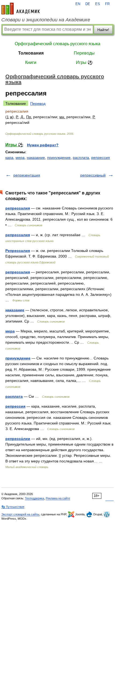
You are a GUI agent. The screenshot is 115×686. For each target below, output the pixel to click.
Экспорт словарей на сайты (20, 514)
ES (97, 4)
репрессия (100, 157)
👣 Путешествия (12, 506)
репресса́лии (17, 438)
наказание (36, 157)
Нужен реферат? (43, 145)
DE (87, 4)
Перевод (37, 103)
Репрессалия (17, 250)
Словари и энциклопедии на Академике (45, 19)
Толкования (31, 53)
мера (20, 157)
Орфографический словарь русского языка (57, 43)
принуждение (59, 157)
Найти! (103, 30)
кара (9, 157)
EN (77, 4)
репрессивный (93, 175)
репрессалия (17, 208)
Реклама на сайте (58, 498)
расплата (81, 157)
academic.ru (20, 8)
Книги (30, 62)
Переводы (84, 53)
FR (107, 4)
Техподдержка (34, 498)
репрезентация (26, 175)
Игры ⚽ (84, 62)
